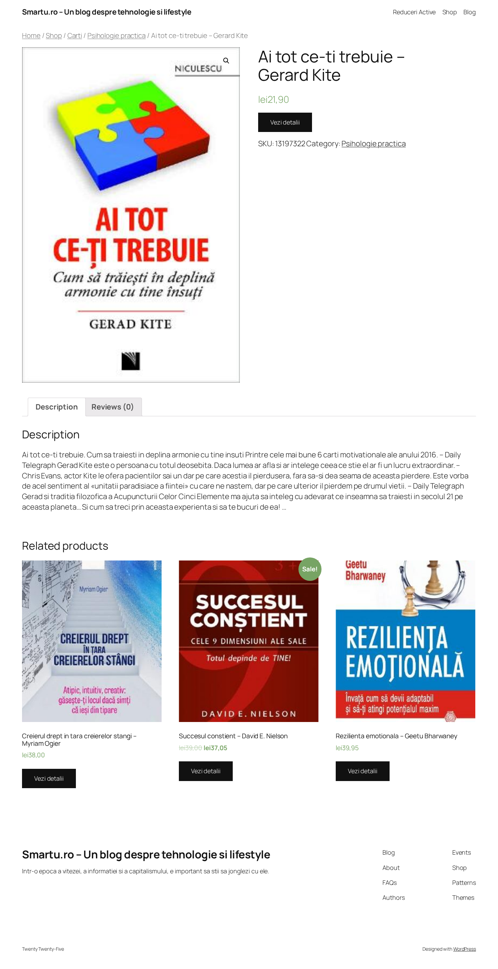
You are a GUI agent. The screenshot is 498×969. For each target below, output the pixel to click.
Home (31, 35)
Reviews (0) (112, 407)
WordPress (464, 949)
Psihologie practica (116, 35)
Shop (54, 35)
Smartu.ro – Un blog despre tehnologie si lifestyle (106, 12)
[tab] (57, 407)
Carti (74, 35)
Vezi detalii (285, 122)
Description (57, 407)
